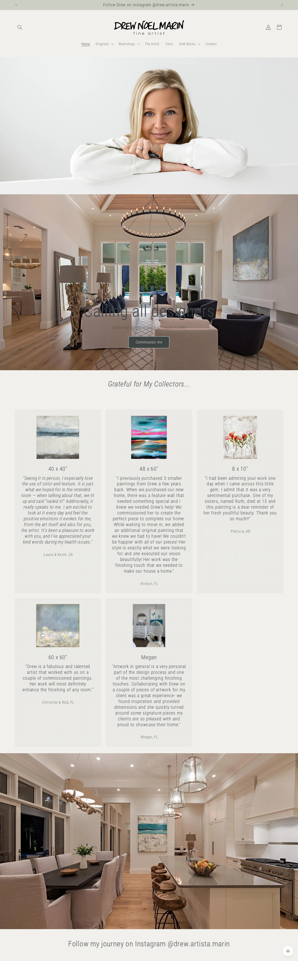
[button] (20, 27)
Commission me (149, 342)
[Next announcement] (282, 5)
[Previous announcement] (16, 5)
